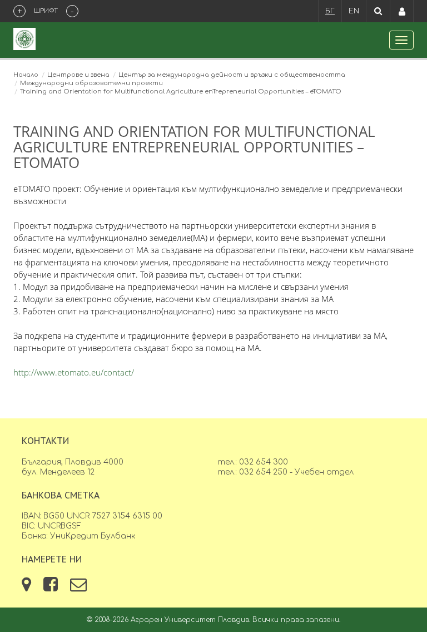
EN (354, 11)
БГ (330, 11)
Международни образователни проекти (91, 83)
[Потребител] (402, 11)
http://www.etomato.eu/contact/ (73, 372)
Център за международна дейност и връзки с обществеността (231, 74)
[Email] (78, 588)
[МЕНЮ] (401, 40)
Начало (25, 74)
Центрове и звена (78, 74)
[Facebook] (51, 588)
